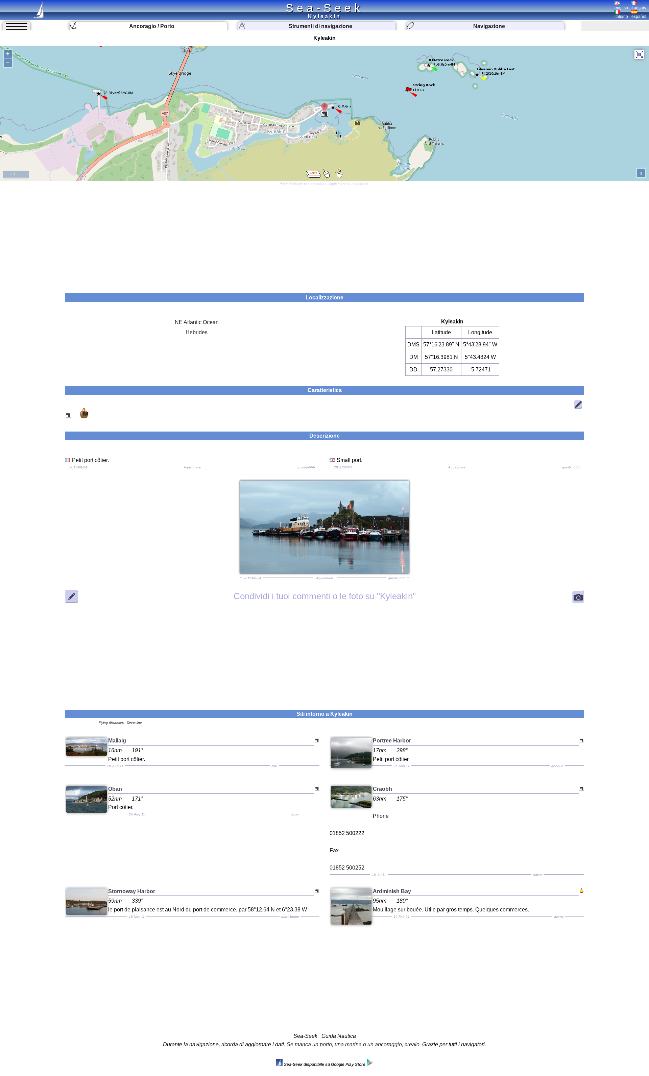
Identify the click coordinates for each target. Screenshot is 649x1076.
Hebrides (197, 332)
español (638, 16)
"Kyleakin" (325, 596)
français (638, 7)
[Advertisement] (324, 236)
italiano (621, 16)
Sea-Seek (324, 7)
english (621, 7)
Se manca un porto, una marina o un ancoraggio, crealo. (354, 1044)
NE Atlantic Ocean (197, 322)
